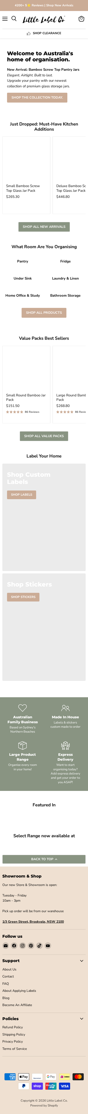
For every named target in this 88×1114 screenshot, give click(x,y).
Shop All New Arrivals (44, 227)
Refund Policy (12, 1027)
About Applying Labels (19, 991)
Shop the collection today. (37, 97)
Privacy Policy (12, 1041)
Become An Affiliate (17, 1005)
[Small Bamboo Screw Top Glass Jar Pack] (26, 160)
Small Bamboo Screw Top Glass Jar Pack (23, 188)
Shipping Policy (13, 1034)
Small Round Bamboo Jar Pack (26, 397)
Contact (8, 976)
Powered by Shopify (44, 1105)
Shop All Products (44, 312)
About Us (9, 969)
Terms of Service (14, 1049)
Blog (5, 998)
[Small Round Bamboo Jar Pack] (26, 370)
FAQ (5, 983)
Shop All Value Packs (44, 436)
